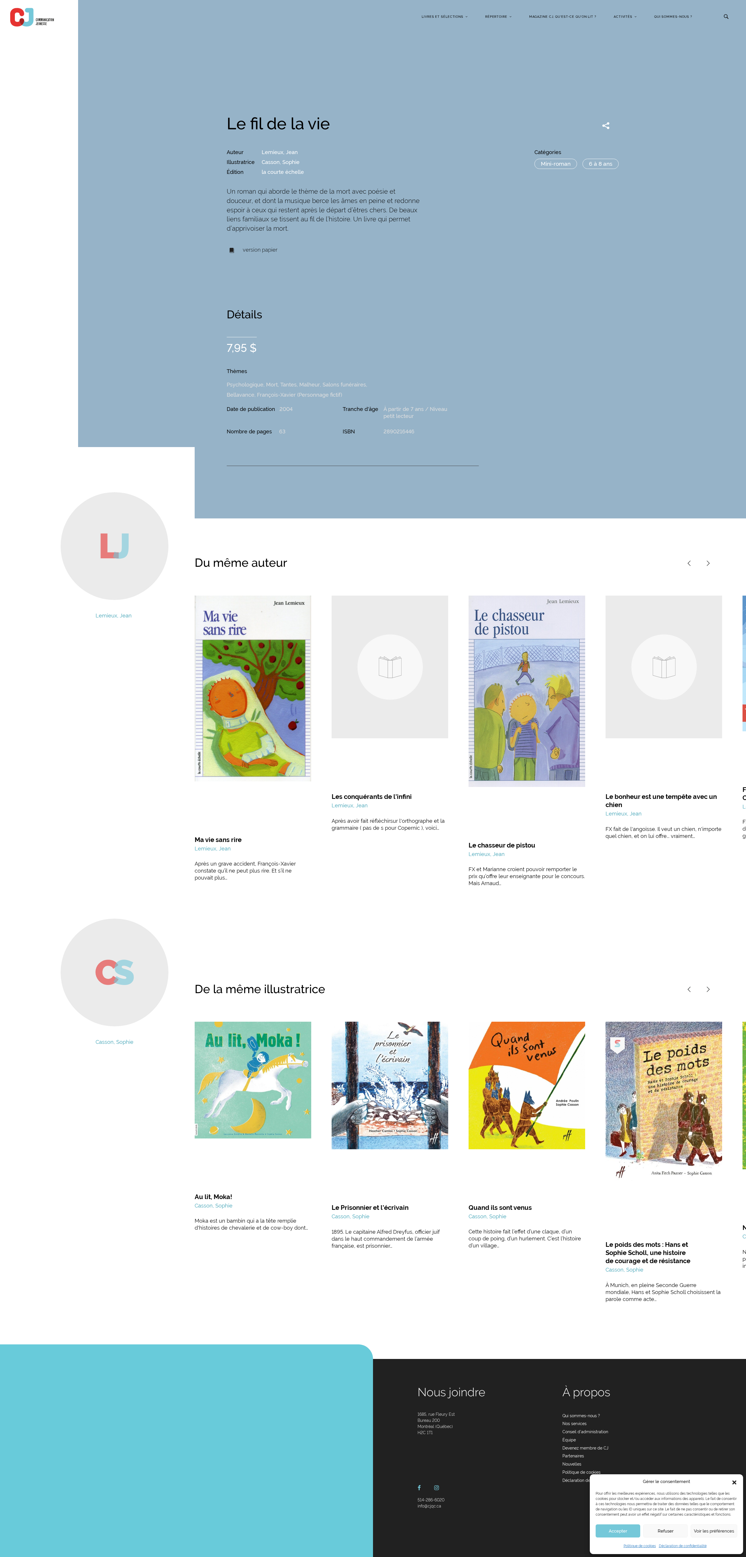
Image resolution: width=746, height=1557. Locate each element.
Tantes (288, 385)
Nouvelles (571, 1464)
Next (708, 563)
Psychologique (245, 385)
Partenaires (573, 1456)
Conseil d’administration (585, 1431)
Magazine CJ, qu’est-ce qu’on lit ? (562, 17)
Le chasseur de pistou (502, 845)
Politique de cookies (640, 1546)
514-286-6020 (431, 1500)
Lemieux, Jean (280, 152)
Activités (623, 17)
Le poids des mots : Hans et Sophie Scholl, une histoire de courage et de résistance (648, 1253)
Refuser (665, 1531)
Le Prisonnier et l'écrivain (370, 1207)
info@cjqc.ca (429, 1506)
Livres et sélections (442, 17)
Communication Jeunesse (32, 17)
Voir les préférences (714, 1531)
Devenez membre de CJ (585, 1448)
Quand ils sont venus (500, 1207)
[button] (734, 1482)
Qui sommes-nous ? (673, 17)
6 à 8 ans (600, 163)
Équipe (569, 1440)
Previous (689, 563)
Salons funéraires (344, 385)
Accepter (618, 1531)
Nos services (574, 1423)
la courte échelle (283, 172)
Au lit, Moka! (213, 1197)
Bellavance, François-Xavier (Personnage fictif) (284, 395)
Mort (272, 385)
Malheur (309, 385)
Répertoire (496, 17)
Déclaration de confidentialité (683, 1546)
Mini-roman (556, 163)
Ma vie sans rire (218, 839)
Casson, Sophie (281, 162)
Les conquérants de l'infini (372, 796)
